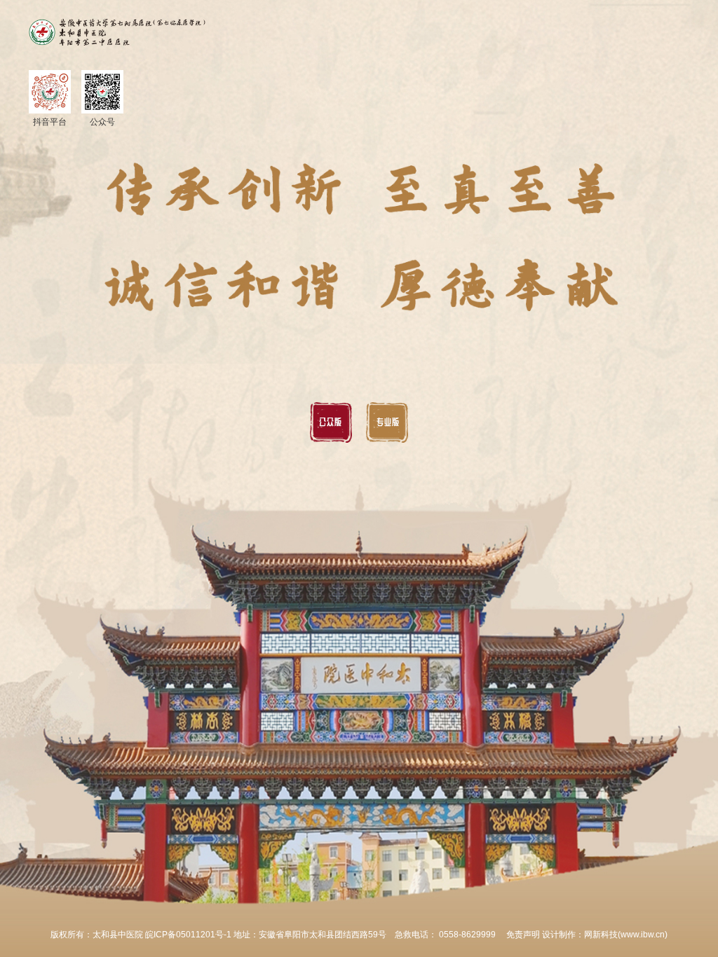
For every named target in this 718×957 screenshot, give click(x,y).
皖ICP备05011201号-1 (189, 934)
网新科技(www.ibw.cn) (626, 934)
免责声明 (523, 934)
